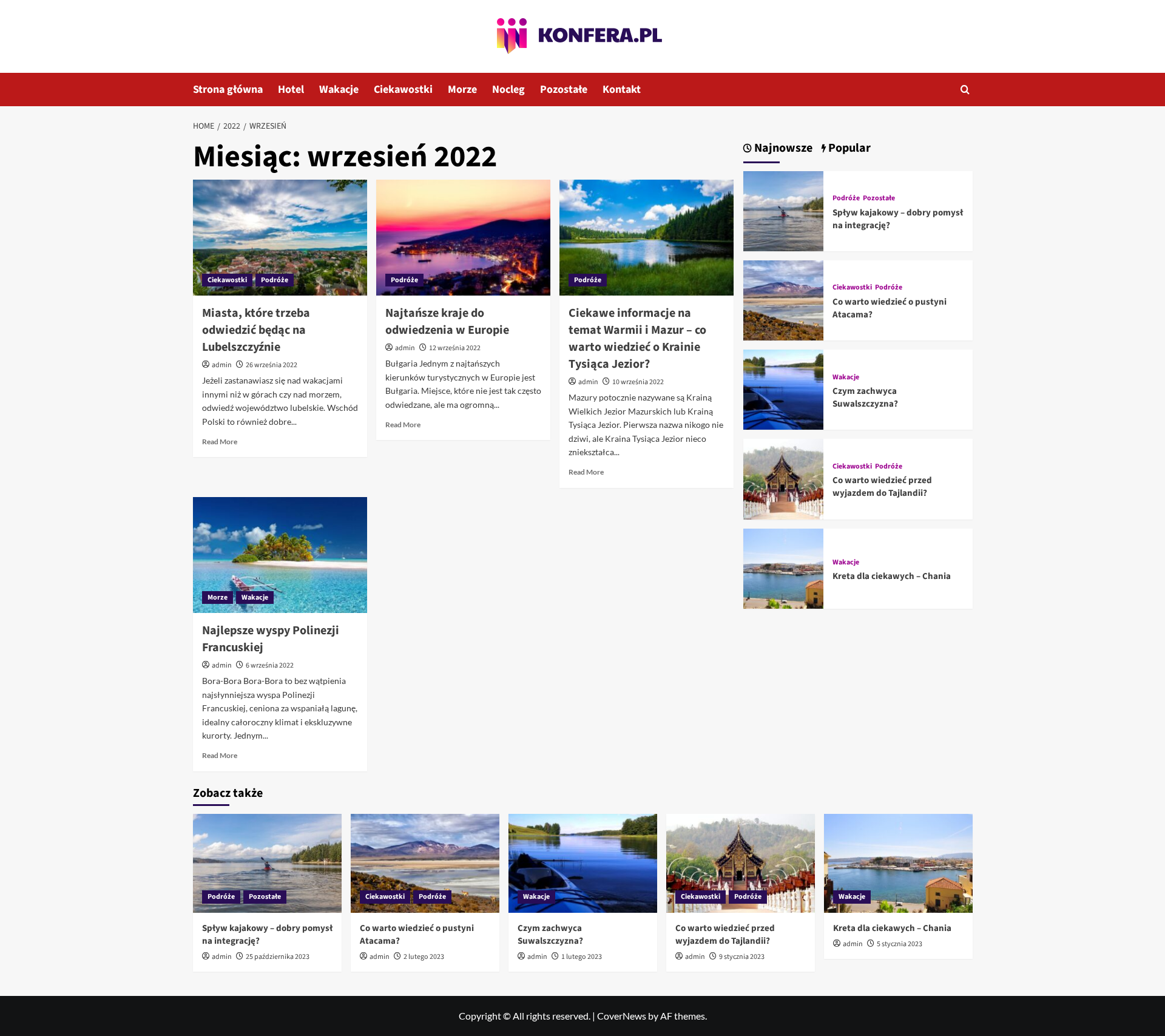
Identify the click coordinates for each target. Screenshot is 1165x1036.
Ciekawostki (403, 89)
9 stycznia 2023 (742, 957)
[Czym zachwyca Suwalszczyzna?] (783, 388)
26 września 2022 (271, 365)
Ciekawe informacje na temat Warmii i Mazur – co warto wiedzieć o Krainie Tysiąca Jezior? (637, 339)
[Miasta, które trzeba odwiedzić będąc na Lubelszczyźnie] (280, 238)
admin (222, 365)
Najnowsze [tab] (782, 148)
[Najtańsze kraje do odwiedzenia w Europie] (463, 238)
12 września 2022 (455, 348)
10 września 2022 (638, 382)
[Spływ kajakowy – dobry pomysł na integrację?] (783, 209)
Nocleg (508, 89)
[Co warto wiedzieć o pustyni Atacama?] (783, 299)
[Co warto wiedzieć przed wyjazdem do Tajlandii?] (783, 478)
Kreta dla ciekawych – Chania (891, 576)
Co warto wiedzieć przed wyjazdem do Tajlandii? (882, 486)
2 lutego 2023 (424, 957)
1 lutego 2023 (581, 957)
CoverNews (621, 1015)
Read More (219, 441)
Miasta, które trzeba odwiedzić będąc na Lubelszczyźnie (256, 330)
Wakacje (339, 89)
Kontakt (622, 89)
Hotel (291, 89)
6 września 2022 (270, 665)
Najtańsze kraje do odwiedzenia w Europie (447, 322)
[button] (965, 89)
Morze (462, 89)
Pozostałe (563, 89)
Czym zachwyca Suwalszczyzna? (865, 397)
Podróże (274, 280)
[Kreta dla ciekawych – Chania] (783, 567)
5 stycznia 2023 (899, 944)
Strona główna (228, 89)
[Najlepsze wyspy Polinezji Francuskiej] (280, 555)
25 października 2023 (277, 957)
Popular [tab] (848, 148)
